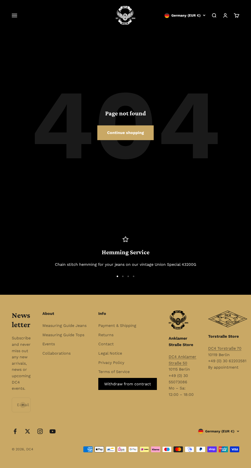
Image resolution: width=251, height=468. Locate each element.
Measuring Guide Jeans (64, 325)
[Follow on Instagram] (40, 431)
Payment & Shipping (117, 325)
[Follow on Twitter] (27, 431)
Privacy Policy (111, 362)
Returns (105, 335)
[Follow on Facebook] (15, 431)
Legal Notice (110, 353)
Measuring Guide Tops (63, 335)
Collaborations (56, 353)
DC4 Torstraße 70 (224, 348)
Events (48, 344)
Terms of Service (114, 371)
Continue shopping (125, 132)
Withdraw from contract (127, 384)
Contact (106, 344)
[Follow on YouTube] (52, 431)
